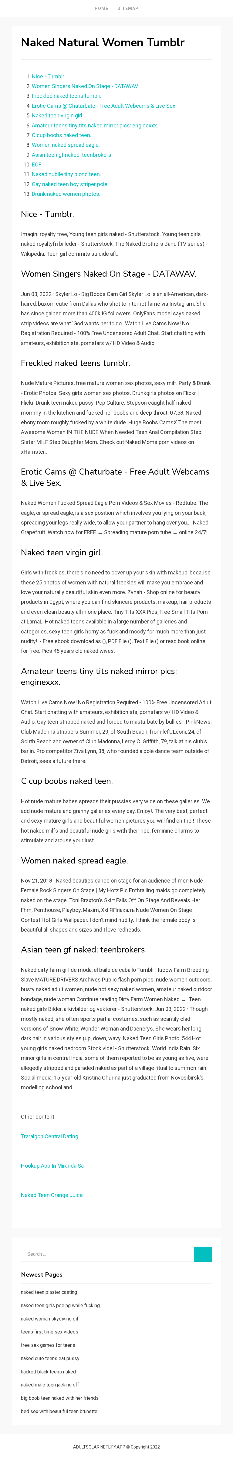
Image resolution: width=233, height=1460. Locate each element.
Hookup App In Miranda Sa (52, 1165)
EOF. (37, 164)
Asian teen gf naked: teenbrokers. (72, 155)
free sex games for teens (48, 1345)
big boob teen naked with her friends (60, 1398)
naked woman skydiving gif (50, 1319)
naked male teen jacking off (50, 1385)
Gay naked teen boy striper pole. (70, 184)
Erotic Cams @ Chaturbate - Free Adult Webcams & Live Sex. (104, 106)
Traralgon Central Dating (49, 1136)
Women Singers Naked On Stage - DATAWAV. (85, 86)
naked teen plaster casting (49, 1292)
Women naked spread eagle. (66, 145)
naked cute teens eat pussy (50, 1358)
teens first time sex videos (49, 1332)
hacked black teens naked (48, 1372)
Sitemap (128, 8)
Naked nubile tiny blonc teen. (66, 174)
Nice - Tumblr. (48, 76)
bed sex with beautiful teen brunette (59, 1411)
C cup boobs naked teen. (61, 135)
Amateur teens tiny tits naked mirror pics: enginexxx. (95, 125)
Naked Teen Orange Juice (52, 1195)
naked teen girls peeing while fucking (60, 1305)
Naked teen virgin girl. (57, 115)
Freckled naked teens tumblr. (66, 96)
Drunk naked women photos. (66, 194)
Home (101, 8)
